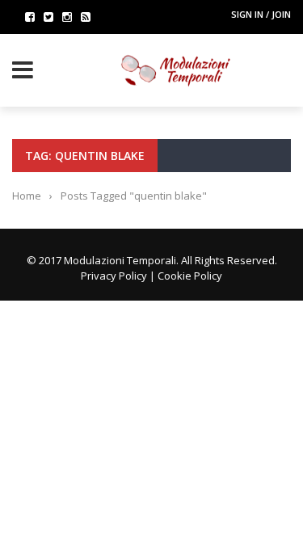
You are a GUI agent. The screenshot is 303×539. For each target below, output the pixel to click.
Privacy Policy (114, 275)
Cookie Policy (190, 275)
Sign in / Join (261, 14)
